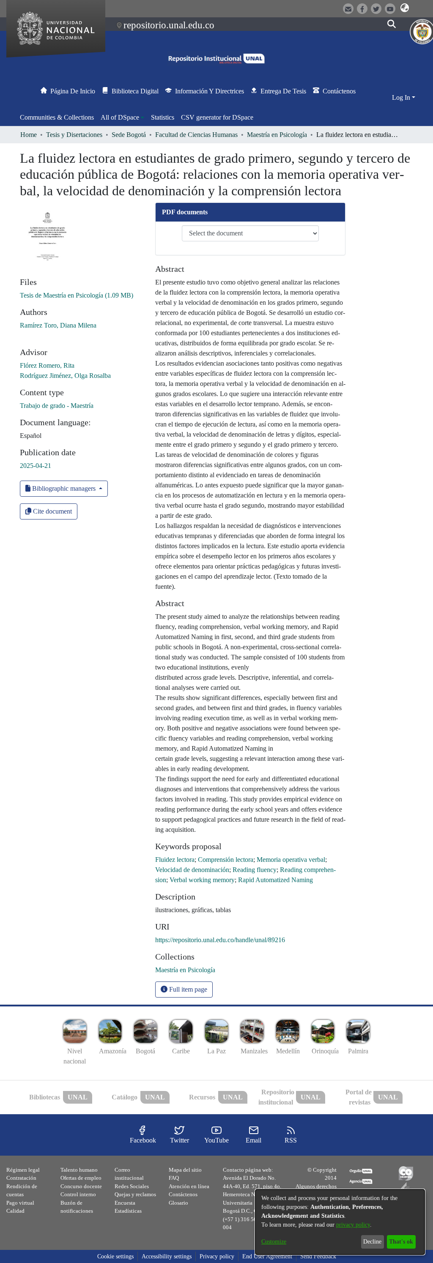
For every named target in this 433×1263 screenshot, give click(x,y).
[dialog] (340, 1222)
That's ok (401, 1241)
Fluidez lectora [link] (175, 859)
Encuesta (125, 1203)
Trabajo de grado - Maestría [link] (56, 405)
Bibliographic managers (63, 488)
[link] (76, 295)
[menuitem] (122, 117)
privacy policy (353, 1225)
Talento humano (79, 1170)
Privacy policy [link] (217, 1256)
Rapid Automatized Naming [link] (275, 879)
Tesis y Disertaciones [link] (74, 134)
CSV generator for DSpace (217, 117)
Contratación (21, 1178)
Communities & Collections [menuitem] (57, 117)
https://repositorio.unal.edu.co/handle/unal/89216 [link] (220, 939)
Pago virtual (20, 1203)
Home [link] (28, 134)
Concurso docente (81, 1186)
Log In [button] (402, 97)
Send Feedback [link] (318, 1256)
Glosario (178, 1203)
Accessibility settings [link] (167, 1256)
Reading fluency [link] (255, 869)
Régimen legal (23, 1170)
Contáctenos (183, 1194)
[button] (405, 8)
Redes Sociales (132, 1186)
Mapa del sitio (185, 1170)
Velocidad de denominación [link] (192, 869)
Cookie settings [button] (115, 1256)
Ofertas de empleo (80, 1178)
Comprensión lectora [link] (225, 859)
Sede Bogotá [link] (129, 134)
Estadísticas (128, 1211)
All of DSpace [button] (120, 117)
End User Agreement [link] (267, 1256)
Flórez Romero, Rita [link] (47, 365)
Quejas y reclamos (135, 1194)
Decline (372, 1241)
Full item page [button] (187, 989)
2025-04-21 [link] (35, 465)
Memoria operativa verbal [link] (291, 859)
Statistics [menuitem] (162, 117)
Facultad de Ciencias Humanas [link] (196, 134)
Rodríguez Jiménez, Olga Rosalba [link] (65, 375)
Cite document (51, 511)
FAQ (174, 1178)
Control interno (78, 1194)
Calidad (15, 1211)
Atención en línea (189, 1186)
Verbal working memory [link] (202, 879)
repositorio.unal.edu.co (168, 24)
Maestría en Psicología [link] (277, 134)
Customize (273, 1241)
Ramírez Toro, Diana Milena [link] (58, 325)
